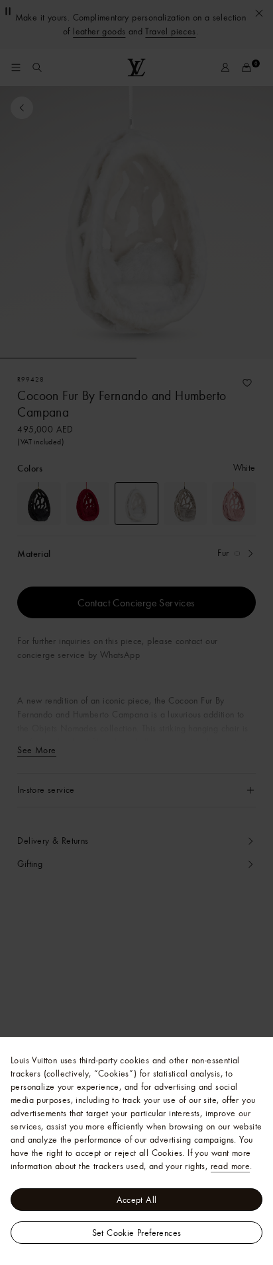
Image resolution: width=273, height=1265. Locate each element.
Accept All (137, 1199)
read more (230, 1166)
